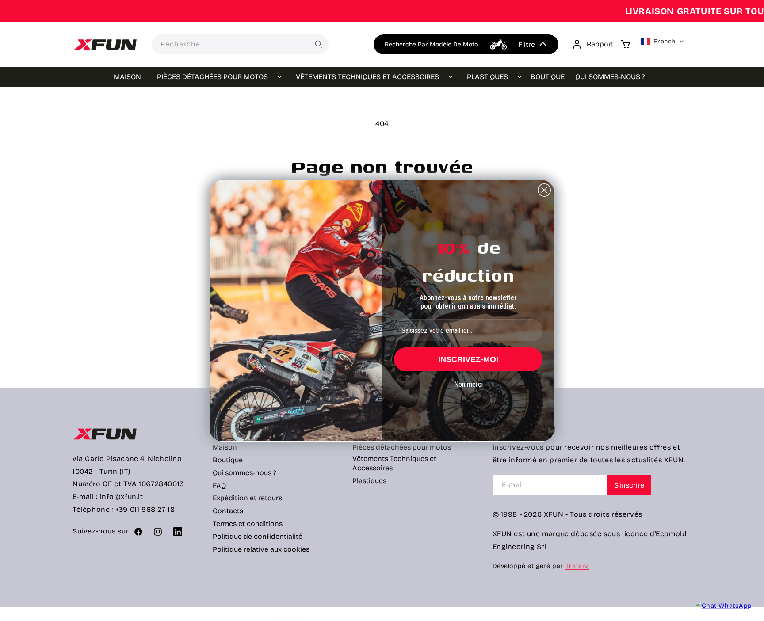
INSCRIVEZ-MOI (468, 359)
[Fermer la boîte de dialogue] (544, 190)
